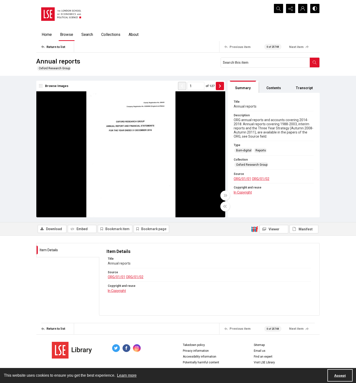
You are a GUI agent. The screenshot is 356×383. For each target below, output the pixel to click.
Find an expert (263, 356)
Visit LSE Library (264, 362)
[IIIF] (254, 229)
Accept (340, 375)
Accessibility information (199, 356)
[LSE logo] (61, 14)
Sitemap (259, 345)
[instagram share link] (137, 348)
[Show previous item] (182, 86)
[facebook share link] (126, 348)
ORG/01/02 (260, 179)
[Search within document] (314, 62)
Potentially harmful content (201, 362)
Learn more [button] (127, 375)
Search (87, 34)
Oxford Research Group (54, 68)
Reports (260, 150)
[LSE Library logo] (72, 350)
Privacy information (196, 350)
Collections (110, 34)
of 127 (210, 86)
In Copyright (243, 192)
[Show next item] (220, 86)
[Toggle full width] (225, 195)
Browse (66, 34)
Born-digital (243, 150)
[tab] (243, 87)
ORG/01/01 (242, 179)
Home (47, 34)
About (134, 34)
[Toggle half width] (225, 206)
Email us (259, 350)
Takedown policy (194, 345)
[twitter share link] (116, 348)
